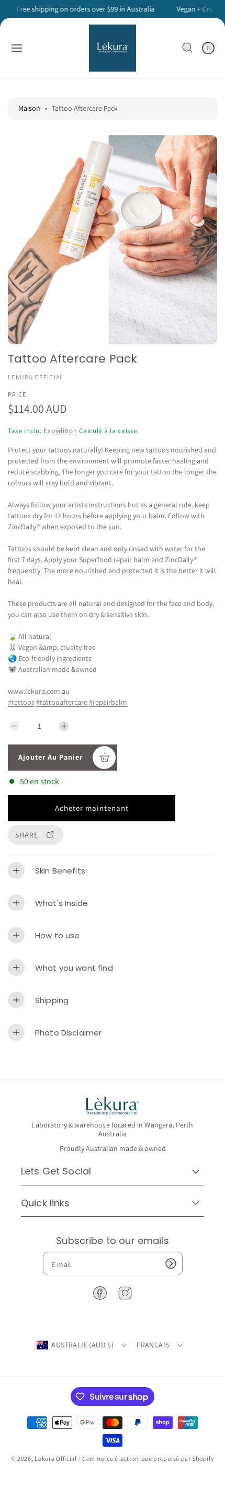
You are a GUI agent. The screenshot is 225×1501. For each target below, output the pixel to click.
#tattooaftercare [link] (61, 702)
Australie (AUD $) (82, 1344)
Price (17, 394)
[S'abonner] (171, 1263)
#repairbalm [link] (108, 702)
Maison (29, 108)
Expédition (60, 430)
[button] (16, 48)
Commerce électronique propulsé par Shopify (148, 1458)
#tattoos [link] (21, 702)
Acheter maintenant (92, 808)
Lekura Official (56, 1458)
